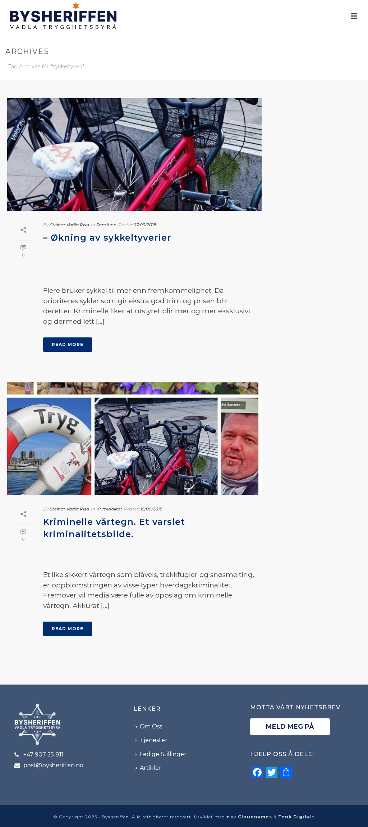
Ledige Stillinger (163, 754)
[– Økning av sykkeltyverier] (134, 154)
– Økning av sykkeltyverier (107, 237)
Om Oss (151, 726)
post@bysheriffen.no (53, 765)
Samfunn (106, 224)
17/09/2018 (145, 224)
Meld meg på (290, 727)
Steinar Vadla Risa (69, 224)
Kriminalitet (109, 509)
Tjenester (153, 740)
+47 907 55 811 (43, 754)
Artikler (150, 767)
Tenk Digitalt (296, 816)
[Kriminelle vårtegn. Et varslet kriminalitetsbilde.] (134, 438)
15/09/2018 (151, 509)
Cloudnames (255, 816)
